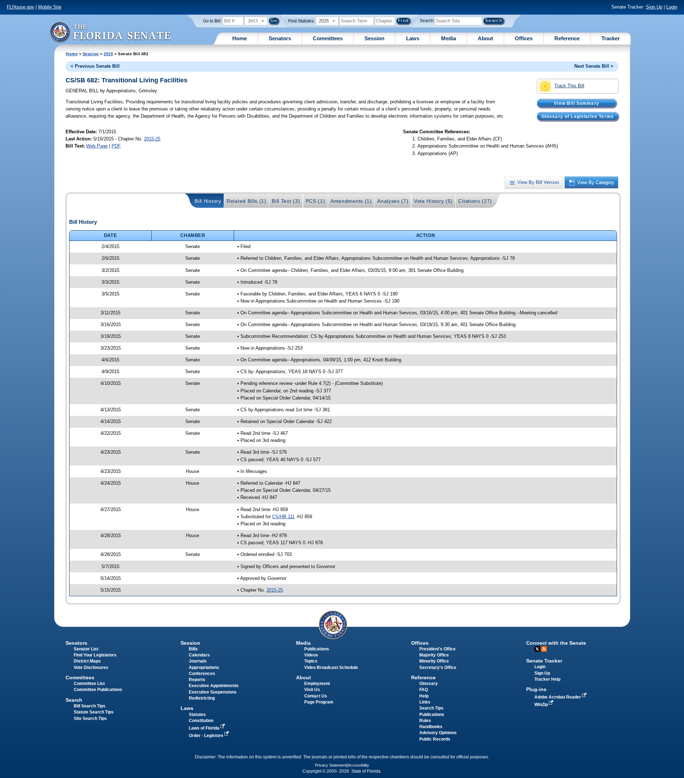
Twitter (537, 649)
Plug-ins (536, 689)
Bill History (208, 201)
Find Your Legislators (95, 655)
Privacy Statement (331, 765)
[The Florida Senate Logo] (110, 31)
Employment (317, 683)
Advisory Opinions (438, 733)
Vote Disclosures (91, 667)
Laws (412, 38)
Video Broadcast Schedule (331, 667)
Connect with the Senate (556, 643)
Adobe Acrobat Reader (558, 697)
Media (448, 38)
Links (424, 702)
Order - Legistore (206, 735)
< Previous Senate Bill (95, 66)
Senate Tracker (544, 661)
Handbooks (430, 727)
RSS (544, 649)
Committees (328, 38)
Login (671, 7)
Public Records (434, 739)
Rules (425, 720)
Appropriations (204, 667)
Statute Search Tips (94, 712)
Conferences (202, 673)
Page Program (318, 702)
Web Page (97, 146)
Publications (316, 649)
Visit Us (312, 689)
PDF (116, 146)
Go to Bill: (212, 21)
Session (374, 38)
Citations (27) (475, 201)
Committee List (89, 683)
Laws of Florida (205, 728)
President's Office (437, 649)
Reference (567, 38)
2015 (108, 54)
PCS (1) (315, 201)
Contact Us (315, 696)
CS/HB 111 (283, 516)
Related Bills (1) (246, 201)
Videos (311, 655)
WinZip (541, 704)
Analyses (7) (392, 201)
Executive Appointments (214, 686)
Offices (524, 38)
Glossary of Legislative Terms (578, 116)
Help (424, 696)
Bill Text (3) (286, 201)
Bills (193, 649)
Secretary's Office (437, 667)
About (485, 38)
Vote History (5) (433, 201)
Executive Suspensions (213, 692)
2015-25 (152, 138)
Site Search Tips (90, 718)
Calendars (199, 655)
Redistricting (202, 698)
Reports (197, 679)
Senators (280, 38)
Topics (310, 661)
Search (427, 21)
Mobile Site (49, 7)
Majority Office (434, 655)
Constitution (201, 720)
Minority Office (434, 661)
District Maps (87, 661)
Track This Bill (569, 85)
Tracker (610, 38)
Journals (198, 661)
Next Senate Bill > (593, 66)
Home (239, 38)
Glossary (428, 683)
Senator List (86, 649)
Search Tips (431, 708)
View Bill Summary (576, 103)
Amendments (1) (351, 201)
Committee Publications (98, 689)
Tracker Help (547, 679)
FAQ (423, 689)
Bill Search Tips (89, 706)
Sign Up (654, 7)
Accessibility (358, 765)
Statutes (197, 714)
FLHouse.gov (20, 7)
